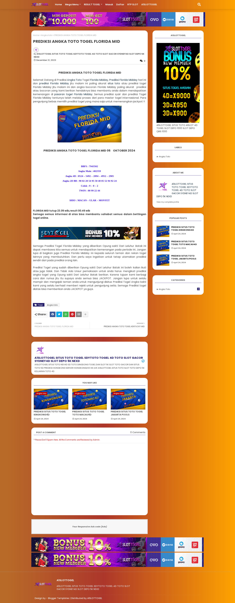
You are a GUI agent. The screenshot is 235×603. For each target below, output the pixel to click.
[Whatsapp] (66, 314)
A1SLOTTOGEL (149, 4)
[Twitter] (59, 314)
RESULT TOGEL (92, 4)
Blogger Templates (58, 598)
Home (58, 4)
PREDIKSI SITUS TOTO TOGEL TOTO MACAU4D (88, 413)
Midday (103, 80)
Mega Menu (72, 4)
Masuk (109, 4)
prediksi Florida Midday (54, 83)
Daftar (120, 4)
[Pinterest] (72, 314)
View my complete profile (168, 202)
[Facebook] (52, 314)
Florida (94, 80)
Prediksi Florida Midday (123, 80)
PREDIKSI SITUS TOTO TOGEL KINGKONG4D (50, 413)
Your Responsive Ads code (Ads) (89, 526)
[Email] (79, 314)
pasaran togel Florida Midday (73, 94)
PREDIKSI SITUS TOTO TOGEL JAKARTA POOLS (127, 413)
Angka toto (46, 35)
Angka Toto (74, 80)
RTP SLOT (132, 4)
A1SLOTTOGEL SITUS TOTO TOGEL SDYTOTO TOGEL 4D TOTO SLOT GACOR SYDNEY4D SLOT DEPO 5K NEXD (89, 359)
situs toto (114, 83)
